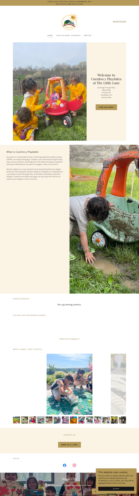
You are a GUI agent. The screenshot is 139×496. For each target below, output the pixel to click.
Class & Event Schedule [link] (68, 35)
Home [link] (50, 35)
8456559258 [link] (119, 21)
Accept (116, 489)
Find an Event (106, 107)
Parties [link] (88, 35)
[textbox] (61, 491)
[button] (69, 339)
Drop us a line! (69, 445)
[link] (69, 21)
